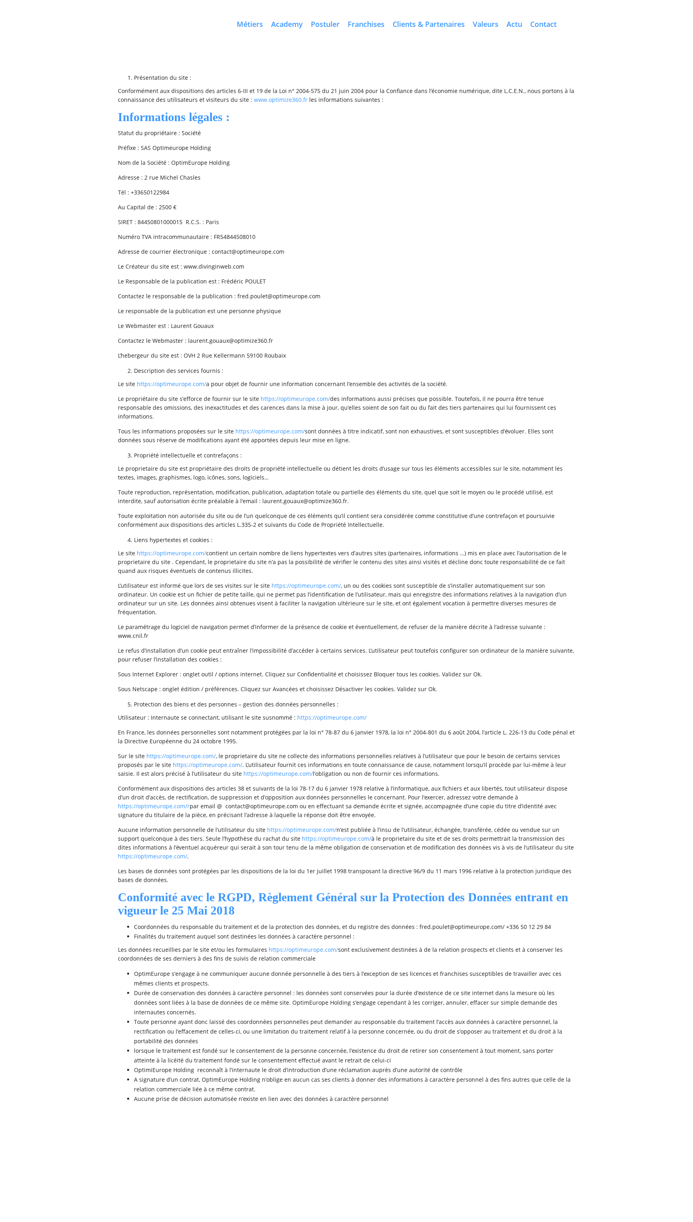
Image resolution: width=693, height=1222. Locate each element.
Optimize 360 (304, 1147)
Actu (514, 24)
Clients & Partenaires (429, 24)
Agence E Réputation (176, 1167)
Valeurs (485, 24)
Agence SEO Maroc (338, 1157)
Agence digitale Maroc (184, 1157)
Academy (287, 24)
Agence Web (444, 1157)
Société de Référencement (354, 1167)
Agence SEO (298, 1157)
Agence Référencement (291, 1167)
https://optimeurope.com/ (171, 384)
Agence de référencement (395, 1157)
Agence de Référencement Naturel (430, 1167)
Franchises (366, 24)
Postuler (325, 24)
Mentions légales (413, 1147)
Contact (543, 24)
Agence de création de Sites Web (501, 1157)
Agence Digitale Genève (232, 1167)
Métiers (250, 24)
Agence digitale (136, 1157)
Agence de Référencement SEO (511, 1167)
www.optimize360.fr (281, 99)
